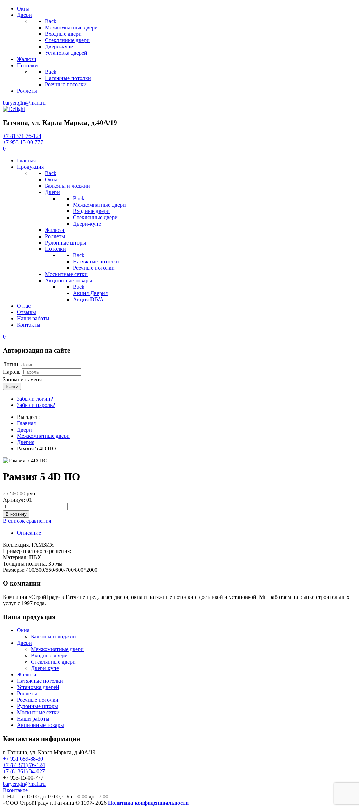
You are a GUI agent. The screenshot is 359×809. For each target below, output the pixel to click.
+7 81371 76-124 (22, 136)
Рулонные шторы (37, 706)
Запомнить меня (22, 379)
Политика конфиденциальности (148, 803)
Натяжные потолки (40, 681)
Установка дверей (38, 687)
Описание (29, 533)
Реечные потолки (38, 700)
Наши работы (33, 719)
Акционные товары (40, 725)
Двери (24, 643)
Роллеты (27, 693)
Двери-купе (45, 668)
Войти (12, 386)
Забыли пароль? (36, 405)
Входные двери (49, 655)
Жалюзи (26, 674)
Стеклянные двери (53, 662)
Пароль (11, 372)
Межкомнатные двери (57, 649)
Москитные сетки (38, 712)
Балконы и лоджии (53, 637)
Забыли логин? (35, 399)
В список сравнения (27, 521)
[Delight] (14, 109)
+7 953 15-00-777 (23, 142)
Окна (23, 630)
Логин (10, 364)
